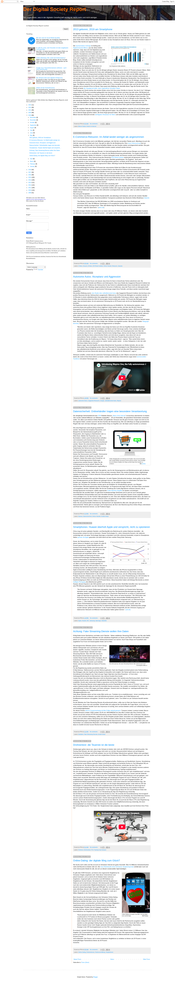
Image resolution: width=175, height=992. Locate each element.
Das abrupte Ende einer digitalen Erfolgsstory (49, 78)
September (33, 125)
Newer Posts (77, 959)
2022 (30, 107)
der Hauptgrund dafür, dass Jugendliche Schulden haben (102, 88)
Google (102, 400)
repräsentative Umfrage (83, 46)
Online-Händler (96, 516)
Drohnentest (87, 850)
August (32, 127)
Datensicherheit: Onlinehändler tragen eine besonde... (45, 145)
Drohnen (80, 850)
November (33, 120)
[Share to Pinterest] (109, 124)
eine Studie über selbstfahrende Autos (104, 293)
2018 (30, 169)
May (31, 135)
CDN (99, 415)
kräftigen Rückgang (79, 582)
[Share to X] (105, 124)
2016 (30, 175)
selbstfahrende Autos (110, 400)
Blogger (95, 977)
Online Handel (108, 266)
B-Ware (90, 266)
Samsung (92, 620)
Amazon (85, 266)
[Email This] (101, 124)
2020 (30, 112)
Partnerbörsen (90, 952)
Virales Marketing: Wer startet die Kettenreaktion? (50, 58)
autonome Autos (82, 400)
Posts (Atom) (85, 962)
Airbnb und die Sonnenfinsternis (45, 88)
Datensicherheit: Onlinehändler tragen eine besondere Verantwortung (110, 411)
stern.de (101, 207)
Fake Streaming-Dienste (90, 734)
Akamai (80, 516)
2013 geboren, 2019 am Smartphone (92, 29)
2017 (30, 172)
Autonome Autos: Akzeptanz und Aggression (97, 276)
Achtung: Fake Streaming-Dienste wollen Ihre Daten (101, 631)
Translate (40, 269)
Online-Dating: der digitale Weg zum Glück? (96, 860)
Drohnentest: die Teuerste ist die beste (93, 744)
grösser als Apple (83, 537)
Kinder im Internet (91, 126)
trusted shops (105, 516)
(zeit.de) (128, 609)
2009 (30, 192)
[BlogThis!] (103, 124)
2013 (30, 182)
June (31, 133)
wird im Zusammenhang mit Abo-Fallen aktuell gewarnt (103, 710)
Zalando (146, 198)
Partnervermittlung (100, 952)
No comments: (94, 123)
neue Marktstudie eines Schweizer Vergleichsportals (117, 867)
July (31, 130)
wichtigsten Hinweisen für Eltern (105, 114)
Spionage (98, 620)
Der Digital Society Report (54, 9)
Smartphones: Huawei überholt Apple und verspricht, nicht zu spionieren (111, 527)
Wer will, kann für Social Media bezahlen (48, 38)
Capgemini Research (94, 400)
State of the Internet (119, 415)
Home (112, 959)
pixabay (144, 463)
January (32, 166)
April (31, 158)
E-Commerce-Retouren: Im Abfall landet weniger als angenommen (108, 136)
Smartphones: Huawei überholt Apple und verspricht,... (45, 148)
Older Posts (146, 959)
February (33, 164)
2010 (30, 190)
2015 (30, 177)
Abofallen (80, 734)
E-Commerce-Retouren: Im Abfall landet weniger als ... (45, 140)
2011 (30, 187)
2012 (30, 185)
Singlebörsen (109, 952)
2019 (30, 115)
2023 (30, 105)
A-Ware (80, 266)
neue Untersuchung (134, 143)
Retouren (114, 266)
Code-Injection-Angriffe (114, 490)
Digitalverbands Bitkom (80, 48)
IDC (88, 620)
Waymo (119, 400)
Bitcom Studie (82, 126)
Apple (79, 620)
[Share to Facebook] (107, 124)
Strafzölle (104, 620)
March (32, 161)
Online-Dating (82, 952)
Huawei (84, 620)
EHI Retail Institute (118, 157)
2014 (30, 180)
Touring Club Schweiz (100, 850)
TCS (92, 850)
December (33, 117)
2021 (30, 110)
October (32, 122)
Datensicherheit (87, 516)
